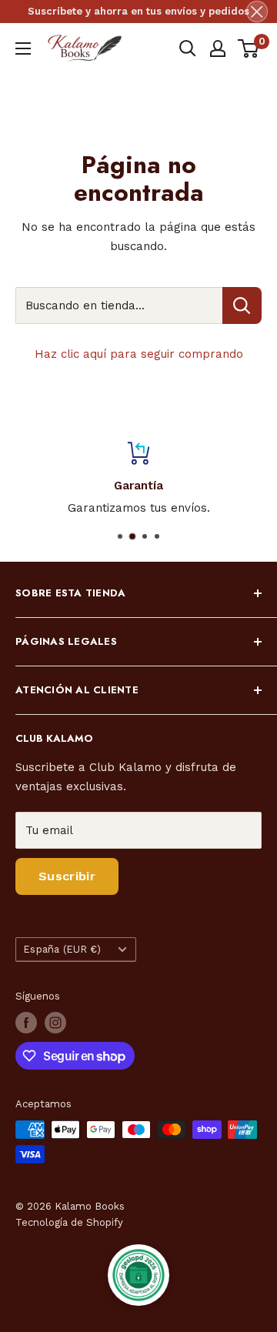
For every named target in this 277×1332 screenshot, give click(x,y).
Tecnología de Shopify (69, 1222)
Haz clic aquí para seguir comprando (139, 354)
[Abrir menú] (23, 48)
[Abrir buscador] (187, 48)
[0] (249, 48)
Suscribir (66, 876)
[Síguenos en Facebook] (26, 1022)
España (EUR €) (63, 949)
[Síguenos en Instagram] (55, 1022)
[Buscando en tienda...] (242, 305)
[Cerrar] (257, 11)
